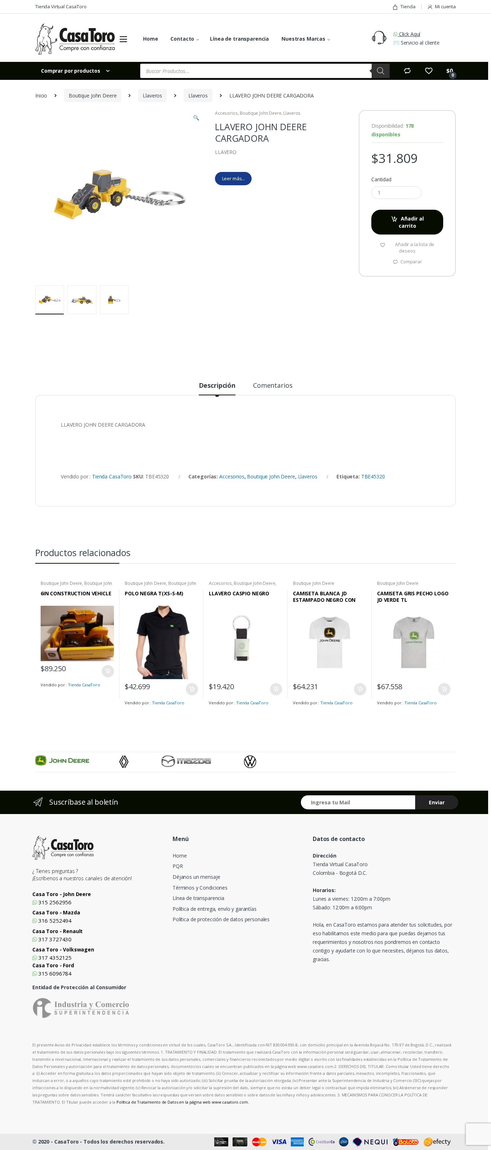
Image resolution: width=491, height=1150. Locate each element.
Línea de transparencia (239, 38)
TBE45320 (373, 476)
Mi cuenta (445, 6)
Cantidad (381, 179)
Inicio (41, 95)
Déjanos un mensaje (196, 876)
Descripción (217, 386)
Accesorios (226, 113)
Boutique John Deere (92, 95)
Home (150, 38)
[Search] (381, 71)
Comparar (411, 261)
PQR (178, 866)
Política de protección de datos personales (221, 919)
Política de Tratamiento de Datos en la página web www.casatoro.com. (182, 1102)
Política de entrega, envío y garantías (215, 908)
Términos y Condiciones (200, 887)
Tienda (407, 6)
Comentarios (272, 386)
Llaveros (152, 95)
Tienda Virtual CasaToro (61, 6)
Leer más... (233, 178)
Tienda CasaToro (112, 476)
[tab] (217, 388)
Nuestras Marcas (303, 38)
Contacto (182, 38)
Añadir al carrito (411, 222)
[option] (77, 760)
